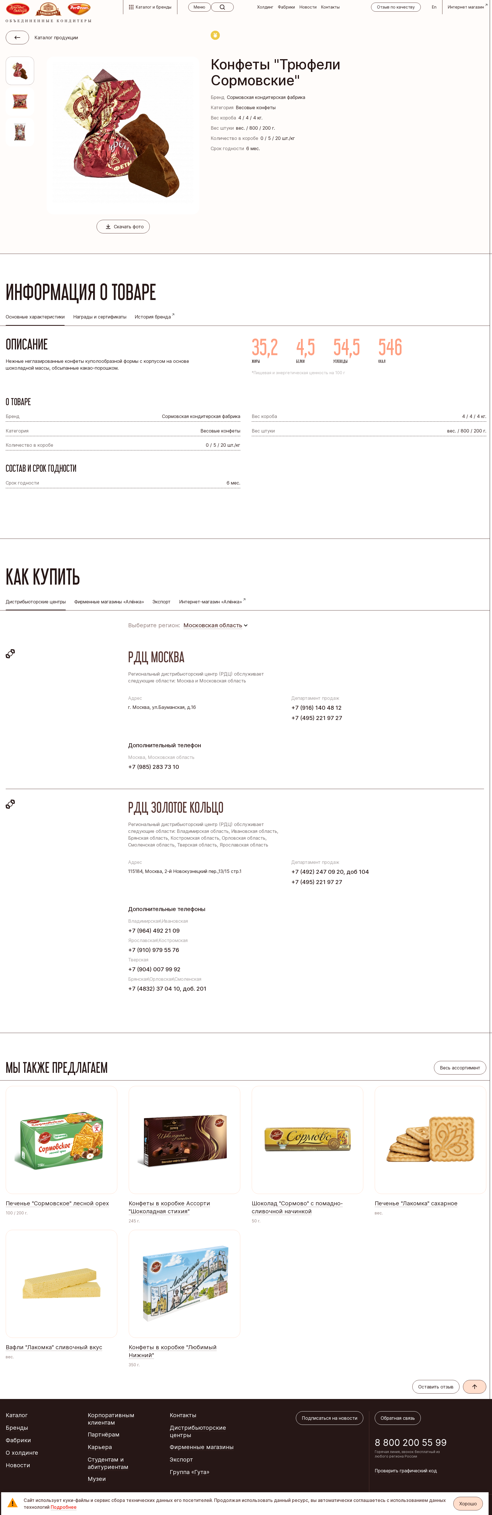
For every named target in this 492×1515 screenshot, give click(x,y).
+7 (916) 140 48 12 (316, 707)
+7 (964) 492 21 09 (154, 930)
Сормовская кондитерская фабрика (266, 97)
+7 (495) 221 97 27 (316, 718)
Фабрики (286, 7)
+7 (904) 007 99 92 (154, 969)
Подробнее (64, 1507)
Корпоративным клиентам (111, 1419)
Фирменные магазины (202, 1447)
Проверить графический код (406, 1470)
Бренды (17, 1427)
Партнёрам (104, 1434)
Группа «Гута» (190, 1472)
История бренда (153, 317)
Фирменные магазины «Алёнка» (109, 602)
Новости (308, 7)
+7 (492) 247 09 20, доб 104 (330, 871)
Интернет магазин (466, 7)
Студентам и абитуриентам (108, 1463)
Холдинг (265, 7)
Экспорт (161, 602)
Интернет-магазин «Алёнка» (210, 602)
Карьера (100, 1447)
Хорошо (468, 1503)
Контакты (330, 7)
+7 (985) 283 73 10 (153, 766)
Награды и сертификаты (99, 317)
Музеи (97, 1478)
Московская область (212, 625)
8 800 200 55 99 (411, 1442)
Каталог (17, 1415)
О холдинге (22, 1452)
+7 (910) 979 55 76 (153, 950)
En (434, 7)
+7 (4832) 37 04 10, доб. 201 (167, 988)
